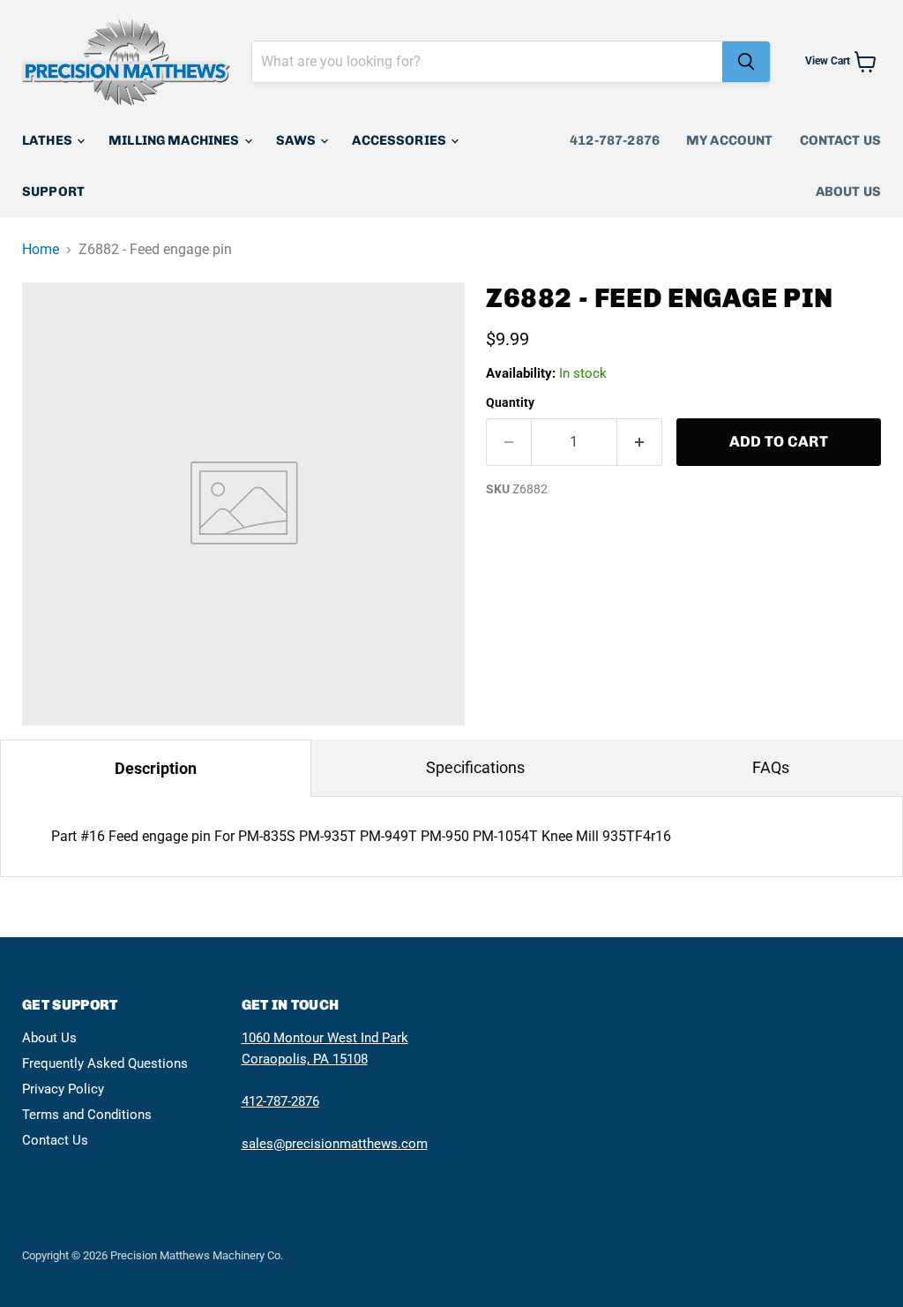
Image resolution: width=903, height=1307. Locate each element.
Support (53, 191)
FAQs (770, 767)
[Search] (746, 61)
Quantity (510, 402)
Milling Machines (175, 140)
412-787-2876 (615, 140)
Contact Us (841, 140)
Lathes (48, 140)
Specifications (475, 767)
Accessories (400, 140)
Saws (297, 140)
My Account (729, 140)
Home (40, 250)
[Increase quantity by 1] (639, 442)
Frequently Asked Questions (105, 1063)
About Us (848, 191)
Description (156, 768)
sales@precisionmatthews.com (335, 1144)
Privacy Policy (63, 1089)
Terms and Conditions (87, 1115)
